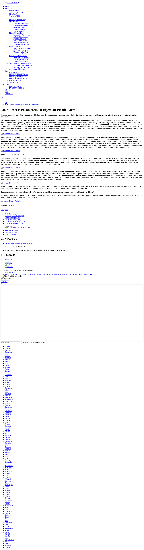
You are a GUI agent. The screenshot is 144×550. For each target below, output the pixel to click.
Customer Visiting (15, 16)
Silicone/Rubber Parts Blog (14, 223)
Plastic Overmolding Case (18, 78)
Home (7, 6)
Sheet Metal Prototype (20, 54)
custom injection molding (68, 274)
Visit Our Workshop (16, 12)
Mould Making (14, 22)
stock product (54, 274)
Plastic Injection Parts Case (18, 77)
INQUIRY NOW (6, 259)
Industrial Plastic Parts (20, 37)
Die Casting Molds (19, 27)
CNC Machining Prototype (22, 48)
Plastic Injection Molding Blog (15, 216)
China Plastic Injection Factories (11, 274)
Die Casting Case (15, 80)
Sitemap (13, 272)
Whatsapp (4, 282)
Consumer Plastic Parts (21, 44)
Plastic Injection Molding (17, 20)
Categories (4, 210)
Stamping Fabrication (20, 59)
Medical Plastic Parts (20, 41)
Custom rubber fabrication (22, 67)
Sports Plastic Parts (19, 39)
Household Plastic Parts (21, 42)
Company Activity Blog (13, 219)
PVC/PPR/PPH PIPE (16, 88)
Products (8, 84)
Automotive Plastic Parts (21, 35)
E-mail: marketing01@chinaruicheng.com (19, 243)
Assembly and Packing (17, 69)
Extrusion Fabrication (20, 61)
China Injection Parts (43, 274)
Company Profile (15, 10)
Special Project (14, 82)
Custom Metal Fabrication (18, 56)
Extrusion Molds (19, 29)
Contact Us (9, 94)
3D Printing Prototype (20, 50)
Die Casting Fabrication (21, 58)
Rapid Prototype (14, 46)
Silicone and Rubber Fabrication (20, 63)
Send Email (5, 280)
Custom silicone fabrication (22, 65)
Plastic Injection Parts (16, 33)
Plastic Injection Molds (21, 23)
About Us (8, 8)
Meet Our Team (14, 14)
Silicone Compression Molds (23, 25)
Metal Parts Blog (10, 214)
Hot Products (5, 272)
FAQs (7, 92)
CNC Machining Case (16, 73)
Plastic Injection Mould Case (18, 75)
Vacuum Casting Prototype (22, 52)
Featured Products (15, 86)
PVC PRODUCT (29, 274)
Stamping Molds (18, 31)
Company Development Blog (15, 221)
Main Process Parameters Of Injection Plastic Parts (22, 105)
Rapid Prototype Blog (12, 218)
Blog (6, 90)
